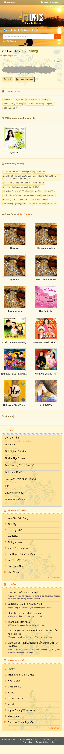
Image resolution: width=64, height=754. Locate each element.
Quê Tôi (14, 152)
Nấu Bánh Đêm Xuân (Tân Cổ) (21, 479)
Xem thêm (55, 577)
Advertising (27, 742)
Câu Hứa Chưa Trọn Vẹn (21, 722)
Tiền (7, 486)
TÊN (14, 30)
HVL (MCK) (14, 680)
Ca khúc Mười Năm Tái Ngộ (23, 592)
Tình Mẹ (12, 524)
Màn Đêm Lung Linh (18, 548)
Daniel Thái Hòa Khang (34, 104)
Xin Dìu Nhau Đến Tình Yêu (46, 342)
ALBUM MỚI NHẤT (16, 660)
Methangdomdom (46, 248)
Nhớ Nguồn (14, 572)
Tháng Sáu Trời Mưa (19, 622)
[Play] (5, 62)
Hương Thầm (37, 191)
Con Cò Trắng (12, 437)
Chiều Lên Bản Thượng (14, 342)
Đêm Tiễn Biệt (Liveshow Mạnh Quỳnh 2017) (21, 187)
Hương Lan (26, 441)
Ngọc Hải (50, 104)
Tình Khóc (10, 444)
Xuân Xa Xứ (23, 200)
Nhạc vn (14, 248)
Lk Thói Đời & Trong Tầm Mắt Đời (16, 183)
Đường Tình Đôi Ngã (31, 195)
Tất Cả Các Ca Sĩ (10, 108)
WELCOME (51, 2)
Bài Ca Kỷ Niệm (48, 195)
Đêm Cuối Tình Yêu (11, 172)
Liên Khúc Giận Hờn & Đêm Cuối (16, 191)
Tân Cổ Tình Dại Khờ (39, 200)
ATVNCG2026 (15, 698)
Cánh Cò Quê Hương (46, 374)
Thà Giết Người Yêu (15, 499)
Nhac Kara (13, 716)
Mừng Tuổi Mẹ (38, 183)
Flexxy (11, 668)
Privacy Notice (42, 742)
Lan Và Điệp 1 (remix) (12, 204)
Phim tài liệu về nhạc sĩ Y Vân (25, 613)
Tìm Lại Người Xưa (15, 458)
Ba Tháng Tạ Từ (9, 200)
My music (14, 279)
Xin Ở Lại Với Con (17, 560)
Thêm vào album (26, 79)
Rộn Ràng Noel (16, 566)
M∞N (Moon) (14, 686)
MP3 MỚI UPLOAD (16, 510)
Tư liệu (11, 584)
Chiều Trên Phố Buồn (12, 195)
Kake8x (12, 704)
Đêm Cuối (52, 204)
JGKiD (11, 692)
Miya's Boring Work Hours (21, 710)
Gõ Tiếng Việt (12, 41)
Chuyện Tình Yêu (14, 492)
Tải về (9, 79)
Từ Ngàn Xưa (15, 542)
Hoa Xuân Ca (45, 311)
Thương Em (26, 172)
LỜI (21, 30)
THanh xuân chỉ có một (21, 674)
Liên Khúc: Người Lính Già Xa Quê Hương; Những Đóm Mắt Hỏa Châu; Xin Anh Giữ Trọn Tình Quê (29, 177)
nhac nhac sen (14, 311)
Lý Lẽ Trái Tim (39, 172)
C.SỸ (28, 30)
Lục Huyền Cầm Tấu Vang (22, 554)
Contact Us (56, 742)
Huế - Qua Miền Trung (14, 405)
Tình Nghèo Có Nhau (16, 451)
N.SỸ (36, 30)
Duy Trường (29, 51)
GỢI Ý (10, 430)
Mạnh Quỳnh (8, 100)
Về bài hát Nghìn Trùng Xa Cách (25, 604)
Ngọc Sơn (13, 55)
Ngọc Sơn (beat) (33, 100)
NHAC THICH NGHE (46, 279)
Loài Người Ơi (15, 530)
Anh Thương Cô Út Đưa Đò (19, 465)
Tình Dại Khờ (9, 51)
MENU (10, 2)
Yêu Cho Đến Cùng (18, 518)
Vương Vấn (50, 191)
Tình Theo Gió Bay (15, 472)
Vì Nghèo (27, 204)
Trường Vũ (46, 100)
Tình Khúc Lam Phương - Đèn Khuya (14, 374)
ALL (7, 30)
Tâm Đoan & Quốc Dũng (13, 104)
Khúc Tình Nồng (39, 204)
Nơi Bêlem (13, 536)
